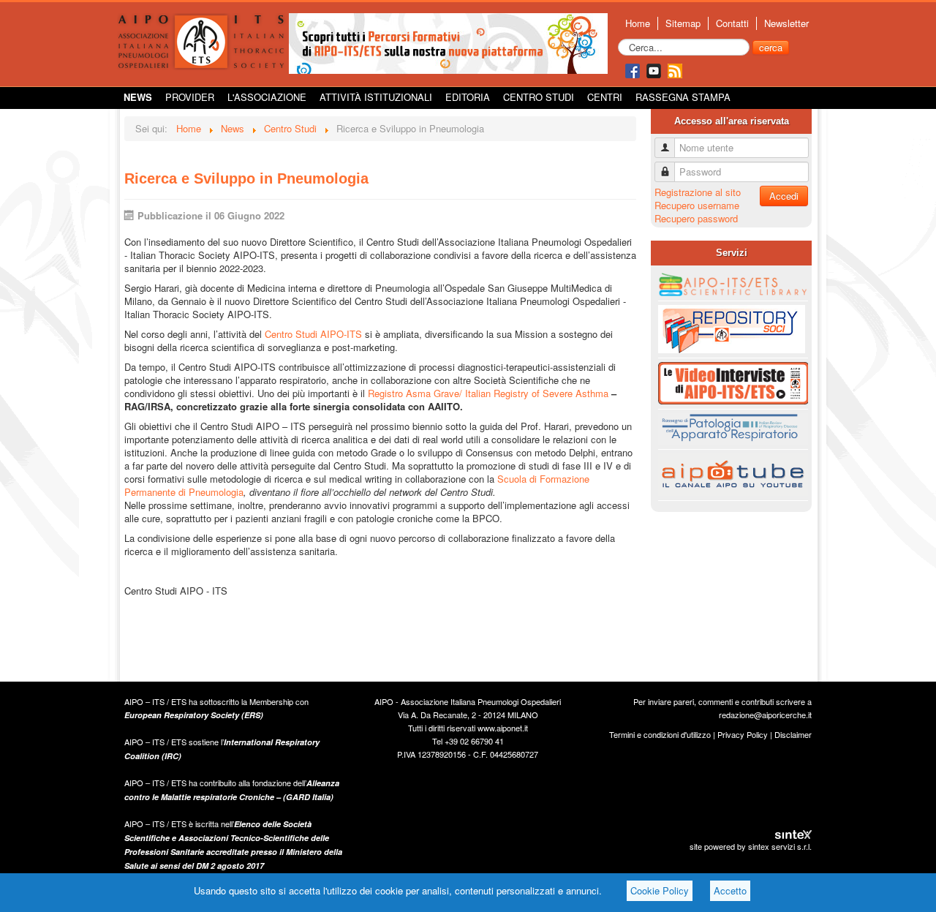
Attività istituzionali (376, 97)
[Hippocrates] (448, 42)
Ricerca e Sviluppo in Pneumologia (246, 178)
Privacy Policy (742, 734)
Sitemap (683, 23)
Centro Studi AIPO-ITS (313, 334)
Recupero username (696, 205)
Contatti (732, 23)
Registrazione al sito (697, 192)
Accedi (784, 196)
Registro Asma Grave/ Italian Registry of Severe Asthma (488, 393)
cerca (770, 47)
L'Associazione (266, 97)
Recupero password (696, 218)
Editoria (467, 97)
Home (637, 23)
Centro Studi (538, 97)
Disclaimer (793, 734)
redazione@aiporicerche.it (765, 714)
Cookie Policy (659, 890)
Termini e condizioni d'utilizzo (660, 734)
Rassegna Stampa (683, 97)
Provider (189, 97)
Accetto (730, 890)
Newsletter (786, 23)
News (138, 97)
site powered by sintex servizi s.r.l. (751, 846)
